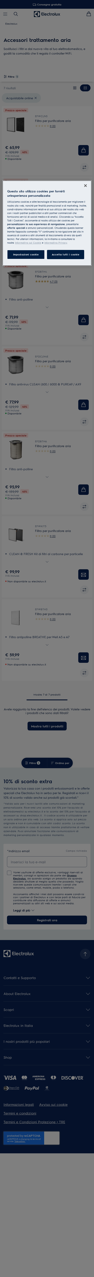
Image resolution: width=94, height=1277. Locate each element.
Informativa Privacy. (55, 242)
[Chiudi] (85, 185)
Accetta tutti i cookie (66, 254)
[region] (47, 223)
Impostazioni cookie (26, 254)
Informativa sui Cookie (28, 242)
